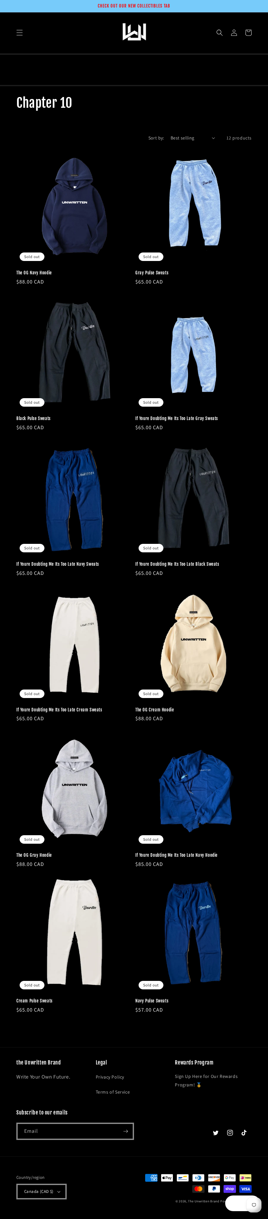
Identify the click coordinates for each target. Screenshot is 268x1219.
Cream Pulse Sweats (34, 1000)
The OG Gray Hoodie (34, 855)
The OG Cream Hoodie (154, 709)
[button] (19, 32)
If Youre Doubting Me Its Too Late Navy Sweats (57, 564)
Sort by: (156, 138)
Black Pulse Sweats (33, 418)
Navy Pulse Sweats (151, 1000)
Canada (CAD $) (39, 1191)
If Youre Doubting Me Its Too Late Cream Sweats (59, 709)
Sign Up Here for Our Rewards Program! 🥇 (206, 1080)
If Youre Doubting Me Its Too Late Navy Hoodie (176, 855)
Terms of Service (113, 1092)
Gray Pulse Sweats (151, 272)
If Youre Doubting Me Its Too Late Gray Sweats (176, 418)
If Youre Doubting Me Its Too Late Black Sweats (177, 564)
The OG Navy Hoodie (34, 272)
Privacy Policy (110, 1077)
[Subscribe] (125, 1131)
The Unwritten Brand (203, 1201)
